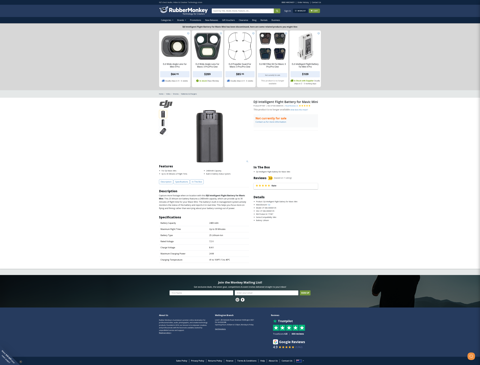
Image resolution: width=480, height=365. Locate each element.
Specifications (181, 181)
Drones (176, 94)
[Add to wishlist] (187, 33)
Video (168, 94)
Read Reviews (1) (291, 106)
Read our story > (165, 333)
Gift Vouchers (228, 20)
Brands (180, 20)
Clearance (243, 20)
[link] (237, 300)
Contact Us (316, 2)
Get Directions (220, 329)
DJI (269, 205)
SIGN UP (305, 293)
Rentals (264, 20)
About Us (273, 360)
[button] (10, 355)
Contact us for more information (271, 121)
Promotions (195, 20)
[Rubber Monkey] (183, 14)
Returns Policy (215, 360)
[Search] (277, 10)
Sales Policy (181, 360)
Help (262, 360)
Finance (229, 360)
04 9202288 (222, 322)
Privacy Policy (197, 360)
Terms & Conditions (246, 360)
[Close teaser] (21, 361)
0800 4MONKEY (288, 2)
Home (161, 94)
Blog (254, 20)
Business (276, 20)
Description (166, 181)
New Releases (211, 20)
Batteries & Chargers (189, 94)
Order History (303, 2)
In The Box (197, 181)
